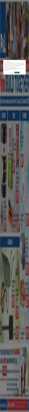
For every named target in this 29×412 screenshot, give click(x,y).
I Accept (17, 72)
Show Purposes (11, 72)
